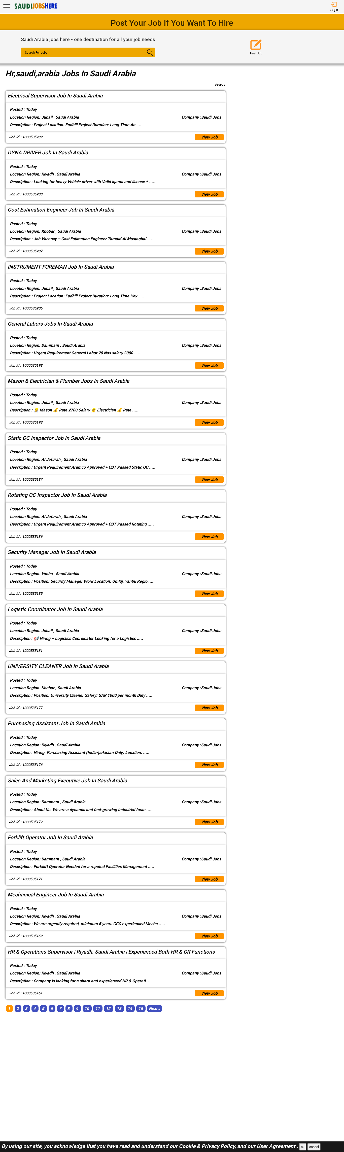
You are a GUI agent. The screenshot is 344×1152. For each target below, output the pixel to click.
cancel (314, 1147)
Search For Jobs (36, 52)
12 (108, 1008)
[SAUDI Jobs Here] (35, 8)
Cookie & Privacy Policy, (208, 1146)
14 (129, 1008)
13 (119, 1008)
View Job (209, 137)
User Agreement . (277, 1146)
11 (97, 1008)
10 (86, 1008)
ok (302, 1147)
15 (140, 1008)
